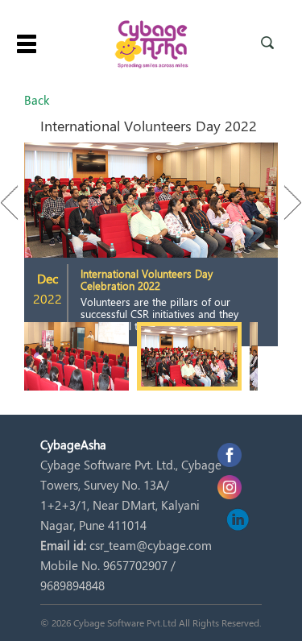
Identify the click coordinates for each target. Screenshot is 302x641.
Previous (17, 202)
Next (285, 202)
